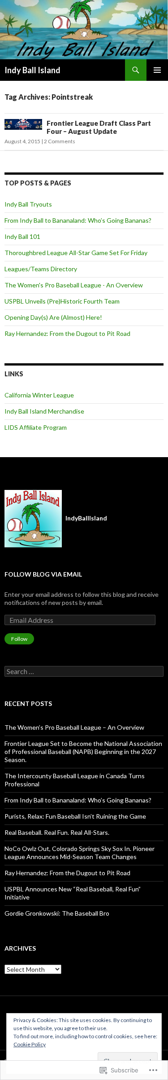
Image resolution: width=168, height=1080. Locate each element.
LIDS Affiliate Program (35, 427)
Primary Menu (157, 70)
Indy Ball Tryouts (28, 204)
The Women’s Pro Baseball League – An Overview (74, 727)
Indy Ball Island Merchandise (44, 411)
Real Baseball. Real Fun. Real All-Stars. (56, 832)
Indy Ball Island (32, 70)
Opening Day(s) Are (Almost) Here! (53, 317)
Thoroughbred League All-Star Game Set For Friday (75, 252)
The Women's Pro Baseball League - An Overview (73, 285)
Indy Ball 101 (22, 236)
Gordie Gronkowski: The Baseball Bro (56, 913)
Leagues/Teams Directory (40, 269)
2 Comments (59, 141)
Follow (19, 638)
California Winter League (39, 395)
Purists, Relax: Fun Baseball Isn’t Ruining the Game (75, 816)
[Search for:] (84, 671)
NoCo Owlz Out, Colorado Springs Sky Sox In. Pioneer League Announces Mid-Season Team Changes (79, 852)
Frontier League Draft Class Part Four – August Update (99, 127)
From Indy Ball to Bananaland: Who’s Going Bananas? (77, 220)
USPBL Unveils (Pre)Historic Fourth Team (62, 301)
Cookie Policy (29, 1044)
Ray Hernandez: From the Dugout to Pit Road (67, 333)
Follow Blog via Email (43, 574)
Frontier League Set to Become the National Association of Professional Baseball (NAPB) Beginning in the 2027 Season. (83, 751)
